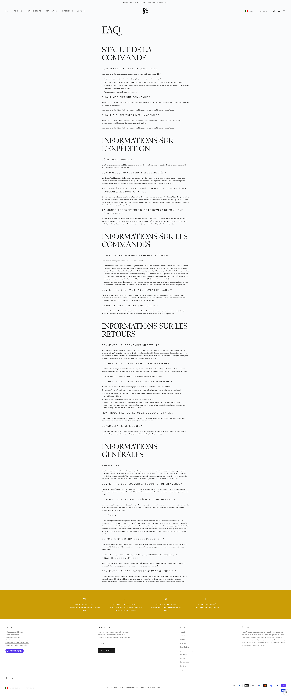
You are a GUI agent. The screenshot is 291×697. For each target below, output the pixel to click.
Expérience (67, 11)
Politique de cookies (12, 635)
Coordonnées (184, 662)
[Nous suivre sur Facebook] (6, 678)
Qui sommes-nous (186, 651)
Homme (182, 639)
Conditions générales (12, 637)
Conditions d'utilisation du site (16, 645)
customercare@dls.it (166, 110)
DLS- (7, 11)
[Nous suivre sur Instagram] (12, 678)
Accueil (182, 632)
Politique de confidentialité (14, 632)
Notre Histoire (34, 11)
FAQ (181, 670)
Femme (182, 636)
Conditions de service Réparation (17, 642)
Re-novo (18, 11)
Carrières (183, 666)
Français (263, 11)
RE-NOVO (183, 643)
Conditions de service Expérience (16, 640)
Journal (81, 11)
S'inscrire (106, 651)
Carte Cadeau (184, 647)
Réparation (51, 11)
